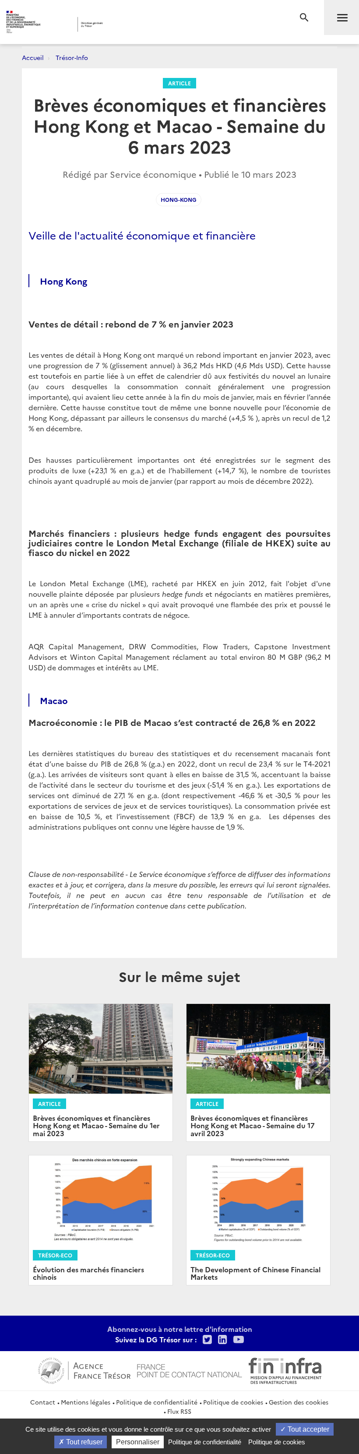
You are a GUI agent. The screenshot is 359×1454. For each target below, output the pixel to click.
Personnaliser (137, 1442)
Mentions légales (85, 1402)
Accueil (33, 57)
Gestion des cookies (298, 1402)
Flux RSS (179, 1411)
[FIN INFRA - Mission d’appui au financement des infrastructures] (285, 1369)
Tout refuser (83, 1442)
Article (179, 83)
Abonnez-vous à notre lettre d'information (179, 1328)
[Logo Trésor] (137, 24)
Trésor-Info (72, 57)
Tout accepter (307, 1429)
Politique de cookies (233, 1402)
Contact (42, 1402)
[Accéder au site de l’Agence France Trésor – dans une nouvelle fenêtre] (84, 1369)
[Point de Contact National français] (190, 1369)
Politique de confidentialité (156, 1402)
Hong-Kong (179, 199)
